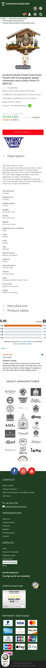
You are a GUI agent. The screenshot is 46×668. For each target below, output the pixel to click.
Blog (4, 566)
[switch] (5, 664)
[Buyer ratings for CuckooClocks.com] (14, 600)
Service (8, 542)
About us (6, 519)
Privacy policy (8, 533)
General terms (8, 522)
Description (15, 156)
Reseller (5, 529)
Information (12, 513)
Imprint (5, 536)
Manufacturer (17, 306)
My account (7, 559)
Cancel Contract (10, 562)
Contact (8, 479)
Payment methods (10, 552)
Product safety (18, 310)
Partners (6, 526)
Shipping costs (8, 555)
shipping (36, 117)
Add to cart (22, 132)
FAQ (4, 548)
